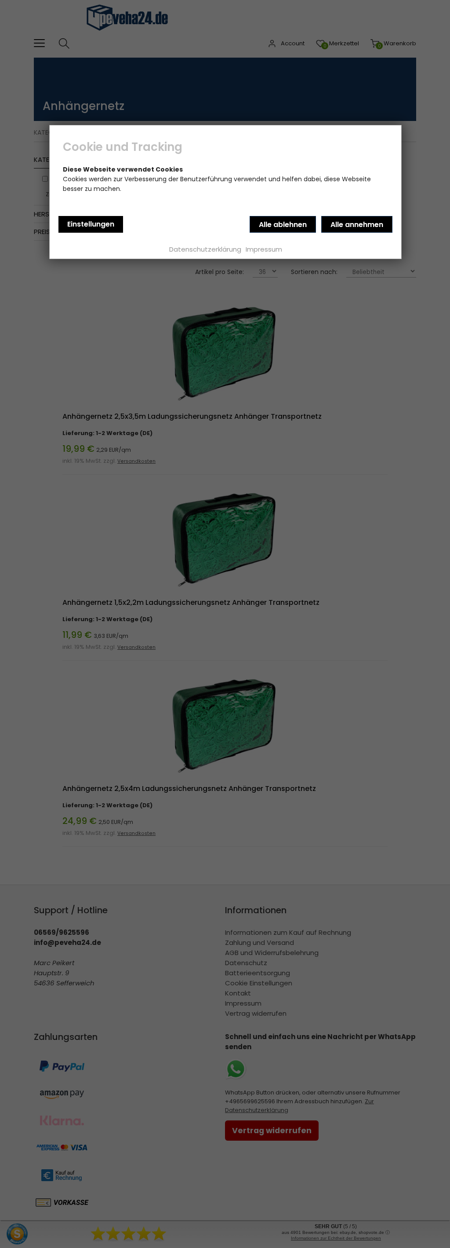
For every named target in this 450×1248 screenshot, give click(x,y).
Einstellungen (90, 224)
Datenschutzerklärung (205, 249)
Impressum (264, 249)
